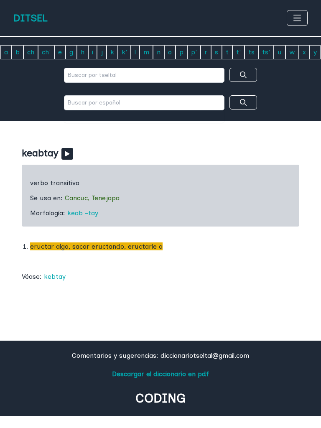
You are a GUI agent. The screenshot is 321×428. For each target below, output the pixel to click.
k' (124, 52)
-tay (91, 213)
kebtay (55, 276)
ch (30, 52)
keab (75, 213)
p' (194, 52)
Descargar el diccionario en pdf (160, 374)
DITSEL (30, 18)
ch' (46, 52)
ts (251, 52)
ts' (266, 52)
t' (238, 52)
